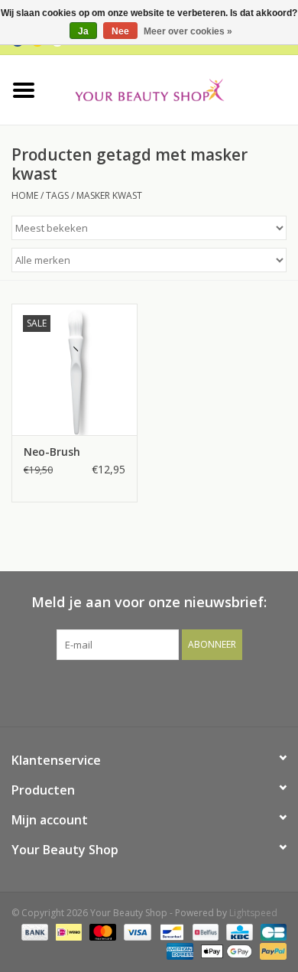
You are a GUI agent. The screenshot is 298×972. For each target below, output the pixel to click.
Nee (120, 31)
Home (24, 195)
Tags (57, 195)
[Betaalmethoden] (33, 931)
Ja (83, 31)
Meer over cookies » (188, 31)
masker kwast (109, 195)
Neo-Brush (52, 451)
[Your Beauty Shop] (173, 88)
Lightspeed (253, 912)
